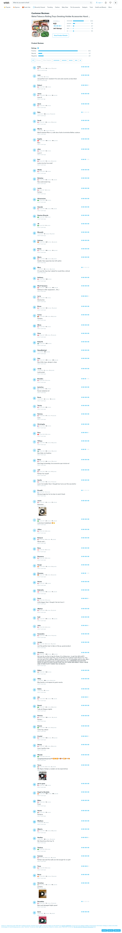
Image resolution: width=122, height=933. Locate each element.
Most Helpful (47, 60)
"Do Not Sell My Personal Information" (84, 927)
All (33, 60)
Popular (8, 7)
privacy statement (66, 925)
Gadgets (84, 7)
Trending (50, 7)
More (110, 7)
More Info (117, 930)
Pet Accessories (75, 7)
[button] (99, 2)
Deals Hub (27, 7)
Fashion (57, 7)
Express (17, 7)
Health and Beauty (100, 7)
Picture (38, 60)
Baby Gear (65, 7)
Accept (104, 930)
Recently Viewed (40, 7)
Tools (91, 7)
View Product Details (60, 35)
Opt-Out (110, 930)
